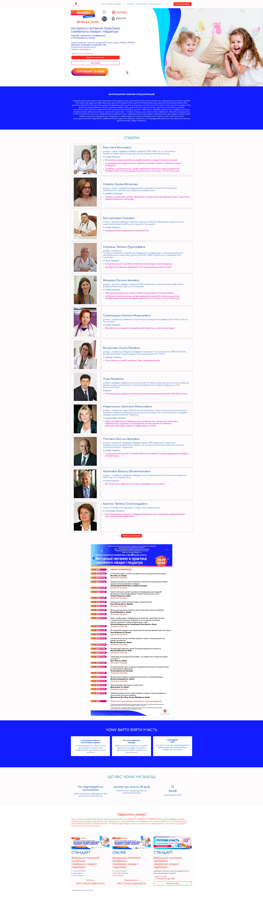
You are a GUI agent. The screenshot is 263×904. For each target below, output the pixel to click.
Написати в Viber (172, 883)
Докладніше (95, 63)
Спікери (130, 4)
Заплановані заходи (111, 4)
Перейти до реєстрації (95, 57)
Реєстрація (155, 4)
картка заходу (89, 47)
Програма (142, 4)
